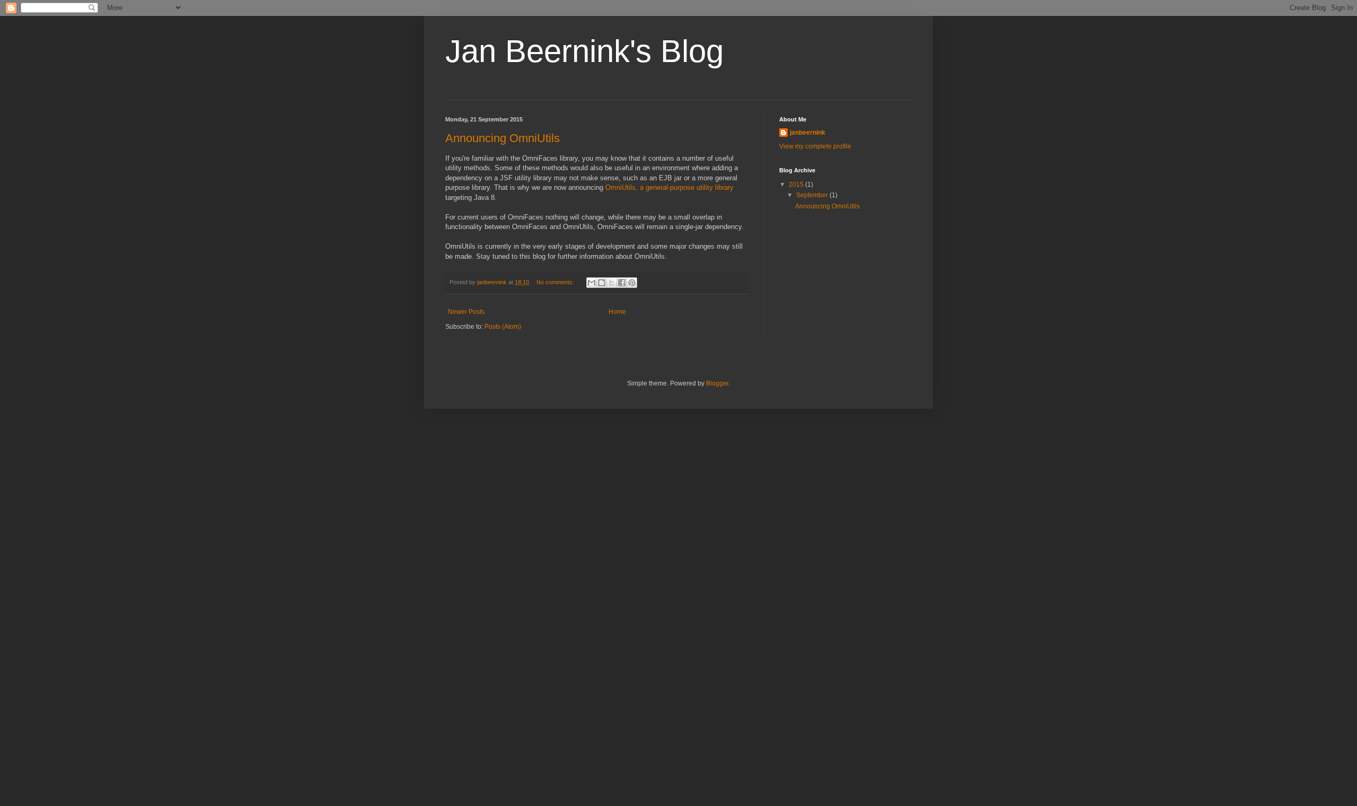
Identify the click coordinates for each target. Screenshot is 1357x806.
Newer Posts (466, 312)
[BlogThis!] (601, 282)
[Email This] (591, 282)
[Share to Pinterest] (632, 282)
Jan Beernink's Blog (584, 51)
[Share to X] (611, 282)
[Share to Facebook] (621, 282)
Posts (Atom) (502, 326)
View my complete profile (815, 146)
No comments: (556, 282)
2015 (797, 184)
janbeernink (807, 132)
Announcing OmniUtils (502, 138)
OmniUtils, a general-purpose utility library (669, 187)
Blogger (717, 383)
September (813, 195)
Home (617, 312)
